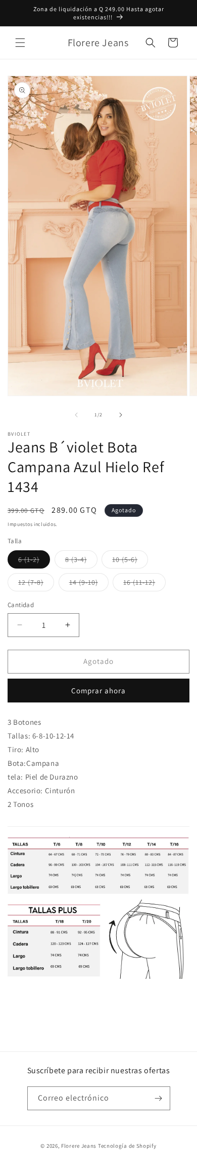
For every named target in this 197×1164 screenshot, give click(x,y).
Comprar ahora (98, 690)
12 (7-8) (36, 584)
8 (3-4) (81, 561)
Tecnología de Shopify (127, 1145)
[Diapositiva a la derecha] (121, 415)
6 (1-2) (34, 561)
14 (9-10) (89, 584)
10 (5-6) (130, 561)
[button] (20, 42)
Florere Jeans (78, 1145)
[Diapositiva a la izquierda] (76, 415)
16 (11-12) (144, 584)
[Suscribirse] (158, 1098)
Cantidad (21, 605)
